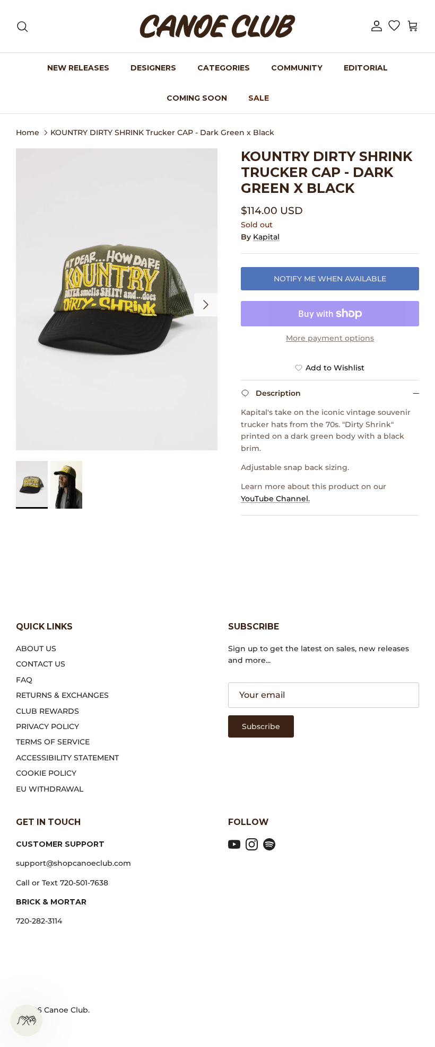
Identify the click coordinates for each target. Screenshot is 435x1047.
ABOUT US (36, 648)
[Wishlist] (394, 26)
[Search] (22, 26)
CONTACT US (40, 664)
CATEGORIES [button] (223, 68)
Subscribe (261, 726)
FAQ (24, 680)
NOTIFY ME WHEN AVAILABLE (330, 278)
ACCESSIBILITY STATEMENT (67, 757)
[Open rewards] (26, 1020)
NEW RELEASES (78, 68)
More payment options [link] (330, 338)
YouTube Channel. (275, 498)
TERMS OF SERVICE (53, 742)
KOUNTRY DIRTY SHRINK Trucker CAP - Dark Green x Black (162, 132)
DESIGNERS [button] (153, 68)
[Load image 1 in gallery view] (117, 299)
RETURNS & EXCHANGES (62, 695)
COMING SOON (197, 98)
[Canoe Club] (217, 26)
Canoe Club (66, 1010)
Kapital (266, 237)
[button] (376, 26)
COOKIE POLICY (46, 773)
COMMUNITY (297, 68)
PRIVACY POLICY (47, 726)
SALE (258, 98)
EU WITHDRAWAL (49, 789)
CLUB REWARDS (47, 711)
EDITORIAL (366, 68)
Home (27, 132)
